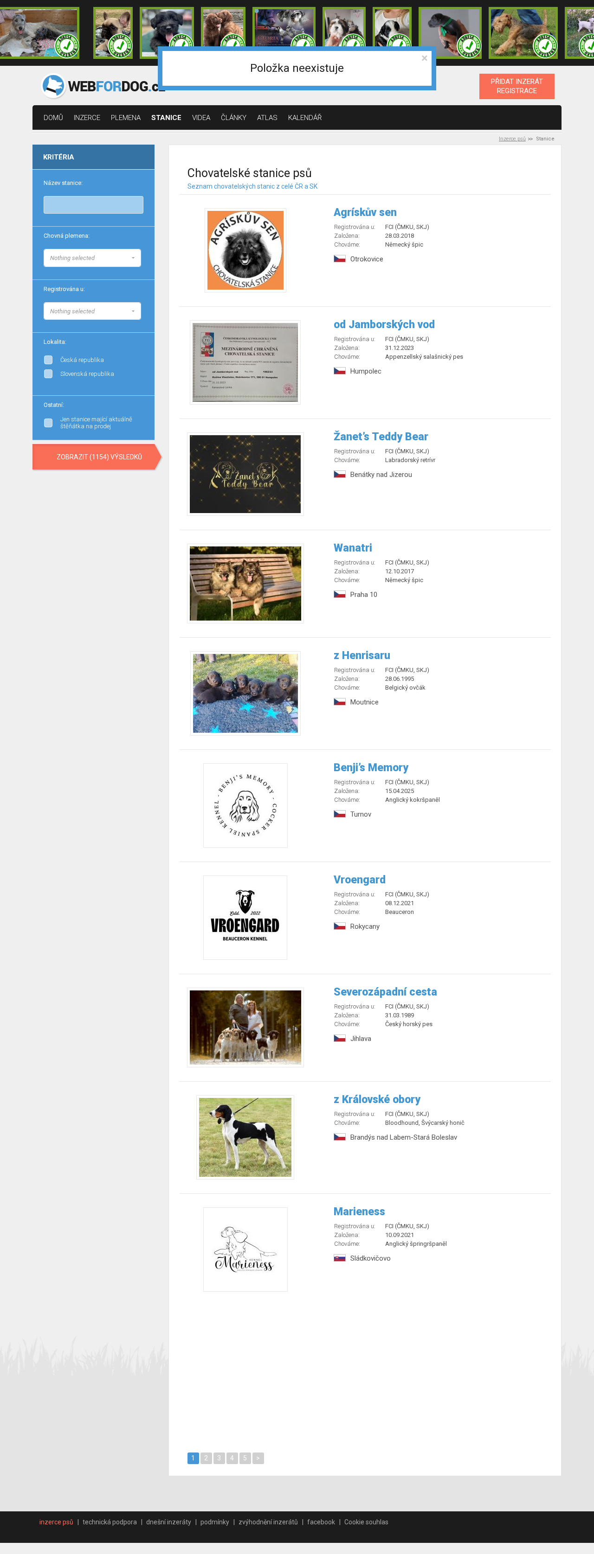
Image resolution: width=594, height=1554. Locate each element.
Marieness (359, 1211)
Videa (201, 118)
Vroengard (360, 880)
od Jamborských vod (384, 324)
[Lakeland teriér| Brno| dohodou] (523, 33)
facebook (321, 1522)
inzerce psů (56, 1522)
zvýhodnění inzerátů (268, 1522)
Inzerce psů (512, 138)
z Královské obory (377, 1099)
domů (53, 118)
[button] (92, 257)
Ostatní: (54, 405)
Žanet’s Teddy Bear (381, 437)
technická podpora (110, 1522)
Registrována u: (64, 289)
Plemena (126, 118)
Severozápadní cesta (385, 992)
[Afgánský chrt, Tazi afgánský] (141, 256)
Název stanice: (63, 183)
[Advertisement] (365, 1370)
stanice (166, 118)
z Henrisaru (362, 655)
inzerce (87, 118)
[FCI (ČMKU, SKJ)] (141, 309)
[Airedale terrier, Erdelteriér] (141, 266)
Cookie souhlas (366, 1522)
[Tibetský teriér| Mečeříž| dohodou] (392, 33)
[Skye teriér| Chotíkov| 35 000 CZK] (167, 33)
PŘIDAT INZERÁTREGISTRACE (517, 86)
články (233, 118)
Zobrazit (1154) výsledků (99, 457)
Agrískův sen (365, 212)
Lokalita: (55, 342)
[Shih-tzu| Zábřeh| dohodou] (344, 33)
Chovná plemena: (67, 236)
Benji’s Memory (371, 767)
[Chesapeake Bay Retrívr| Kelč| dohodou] (223, 33)
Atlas (267, 118)
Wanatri (353, 548)
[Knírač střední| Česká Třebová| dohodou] (284, 33)
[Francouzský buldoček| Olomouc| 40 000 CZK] (112, 33)
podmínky (214, 1522)
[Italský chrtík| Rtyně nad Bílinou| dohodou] (450, 33)
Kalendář (305, 118)
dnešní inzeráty (168, 1522)
